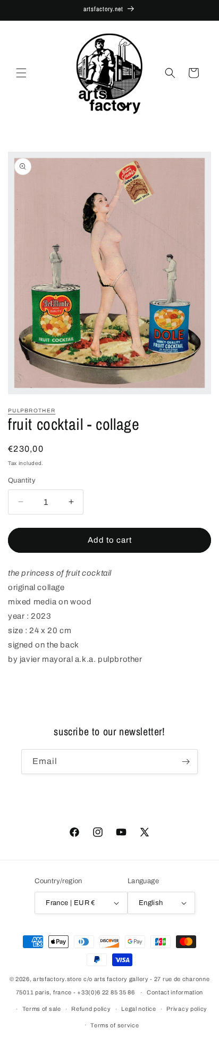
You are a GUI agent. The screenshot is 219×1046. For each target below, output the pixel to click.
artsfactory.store (57, 979)
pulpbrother (31, 410)
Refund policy (91, 1009)
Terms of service (114, 1025)
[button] (21, 73)
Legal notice (138, 1009)
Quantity (22, 480)
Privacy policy (186, 1009)
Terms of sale (41, 1009)
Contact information (175, 992)
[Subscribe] (185, 761)
